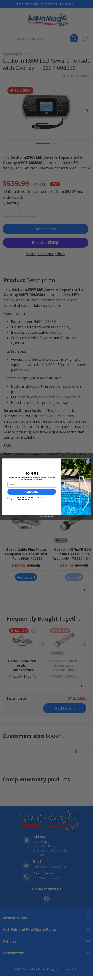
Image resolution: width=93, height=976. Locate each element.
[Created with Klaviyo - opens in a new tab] (46, 516)
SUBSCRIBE (31, 491)
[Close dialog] (88, 461)
